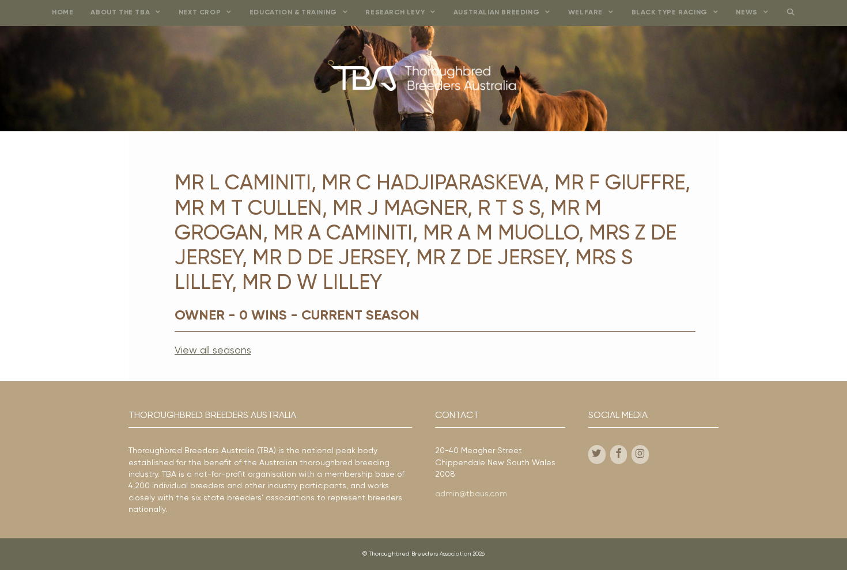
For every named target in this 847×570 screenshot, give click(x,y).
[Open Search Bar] (790, 13)
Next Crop (200, 12)
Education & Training (293, 12)
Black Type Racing (670, 12)
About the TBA (120, 12)
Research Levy (395, 12)
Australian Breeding (496, 12)
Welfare (585, 12)
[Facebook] (618, 454)
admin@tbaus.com (471, 494)
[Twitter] (597, 454)
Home (62, 12)
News (746, 12)
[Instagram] (640, 454)
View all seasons (213, 350)
